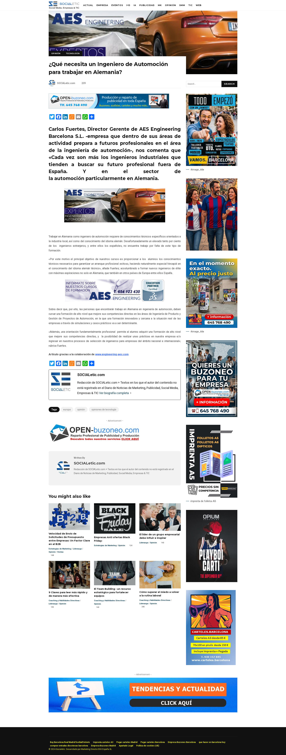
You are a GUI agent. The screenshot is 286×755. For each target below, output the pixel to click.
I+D (128, 5)
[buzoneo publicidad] (109, 107)
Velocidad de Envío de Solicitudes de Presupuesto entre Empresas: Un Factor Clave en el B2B (69, 516)
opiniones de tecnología (104, 409)
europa (67, 409)
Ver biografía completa (114, 393)
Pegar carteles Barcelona (153, 742)
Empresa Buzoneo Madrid (103, 746)
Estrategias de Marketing (60, 549)
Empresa (102, 5)
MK (160, 5)
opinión (81, 409)
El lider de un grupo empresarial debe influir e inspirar (160, 517)
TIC (190, 5)
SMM (182, 5)
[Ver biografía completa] (131, 393)
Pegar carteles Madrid (126, 742)
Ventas (60, 552)
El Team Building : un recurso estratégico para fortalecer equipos (114, 573)
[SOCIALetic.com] (63, 473)
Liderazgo (77, 549)
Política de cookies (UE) (147, 746)
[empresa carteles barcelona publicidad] (211, 664)
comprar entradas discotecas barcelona (69, 746)
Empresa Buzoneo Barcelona (182, 742)
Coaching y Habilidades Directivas (64, 601)
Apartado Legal (126, 746)
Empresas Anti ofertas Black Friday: (114, 518)
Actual (88, 5)
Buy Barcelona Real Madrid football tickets (70, 742)
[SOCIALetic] (64, 6)
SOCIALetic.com (66, 83)
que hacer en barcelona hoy (212, 742)
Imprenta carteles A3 (103, 742)
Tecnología (73, 53)
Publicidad (147, 5)
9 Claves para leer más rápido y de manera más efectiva (69, 575)
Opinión (170, 5)
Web (198, 5)
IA (135, 5)
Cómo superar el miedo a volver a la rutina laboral (160, 574)
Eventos (117, 5)
